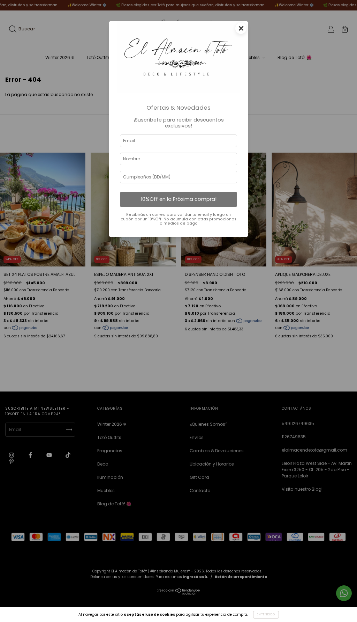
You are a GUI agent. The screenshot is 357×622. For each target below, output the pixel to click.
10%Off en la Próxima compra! (179, 199)
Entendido (266, 614)
